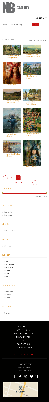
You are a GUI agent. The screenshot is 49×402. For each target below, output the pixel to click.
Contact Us (23, 344)
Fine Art (8, 246)
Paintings (8, 215)
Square (7, 298)
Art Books (8, 212)
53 (22, 183)
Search (35, 24)
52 (16, 183)
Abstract (8, 261)
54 (28, 183)
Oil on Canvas (10, 231)
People (7, 276)
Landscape (9, 267)
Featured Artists (23, 333)
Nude (7, 273)
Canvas (7, 313)
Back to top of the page (25, 354)
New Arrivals (23, 337)
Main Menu (39, 18)
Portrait (7, 295)
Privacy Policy (24, 347)
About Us (23, 326)
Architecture (9, 264)
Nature (7, 270)
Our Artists (23, 330)
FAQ (23, 340)
